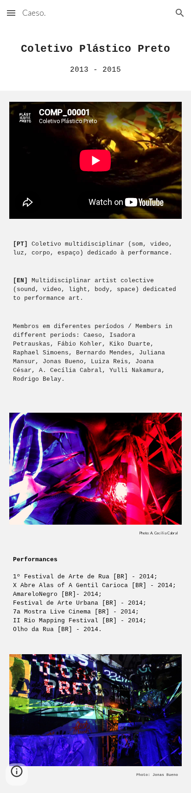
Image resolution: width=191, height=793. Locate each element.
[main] (95, 58)
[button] (11, 12)
